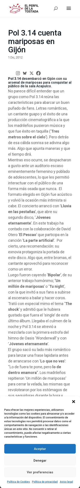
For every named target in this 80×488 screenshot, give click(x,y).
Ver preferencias (40, 472)
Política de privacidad (45, 481)
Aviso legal (66, 481)
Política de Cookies (18, 481)
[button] (73, 401)
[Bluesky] (25, 73)
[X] (32, 73)
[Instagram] (18, 73)
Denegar (40, 460)
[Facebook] (38, 73)
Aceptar (40, 449)
